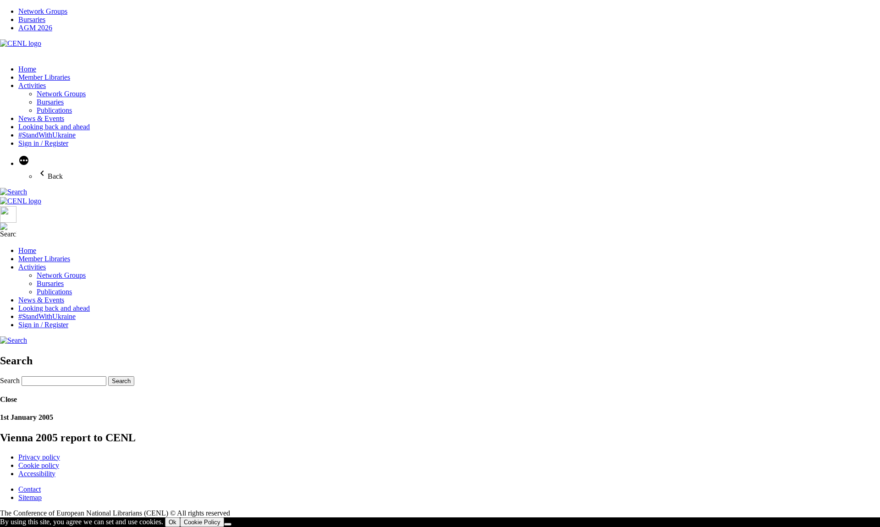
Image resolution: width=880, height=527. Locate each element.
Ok (172, 522)
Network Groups (42, 11)
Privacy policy (39, 457)
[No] (227, 524)
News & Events (41, 118)
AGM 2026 (35, 28)
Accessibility (36, 474)
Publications (54, 110)
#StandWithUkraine (47, 135)
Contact (29, 489)
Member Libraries (44, 77)
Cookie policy (38, 465)
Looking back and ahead (54, 127)
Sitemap (30, 497)
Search (10, 380)
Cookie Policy (202, 522)
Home (27, 69)
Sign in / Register (43, 143)
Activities (32, 85)
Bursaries (31, 19)
